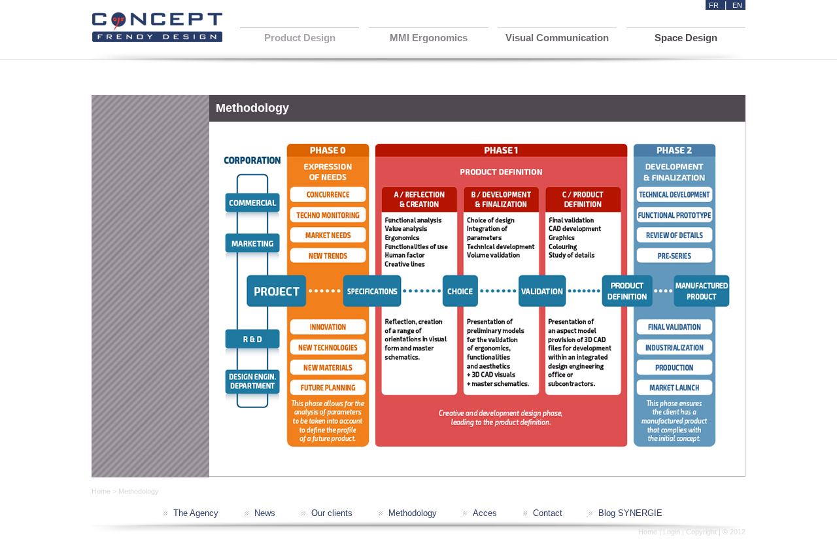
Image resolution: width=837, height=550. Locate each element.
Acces (485, 513)
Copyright (701, 532)
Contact (547, 513)
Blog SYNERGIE (630, 513)
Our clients (331, 513)
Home (101, 491)
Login (671, 532)
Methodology (412, 513)
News (264, 513)
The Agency (195, 513)
